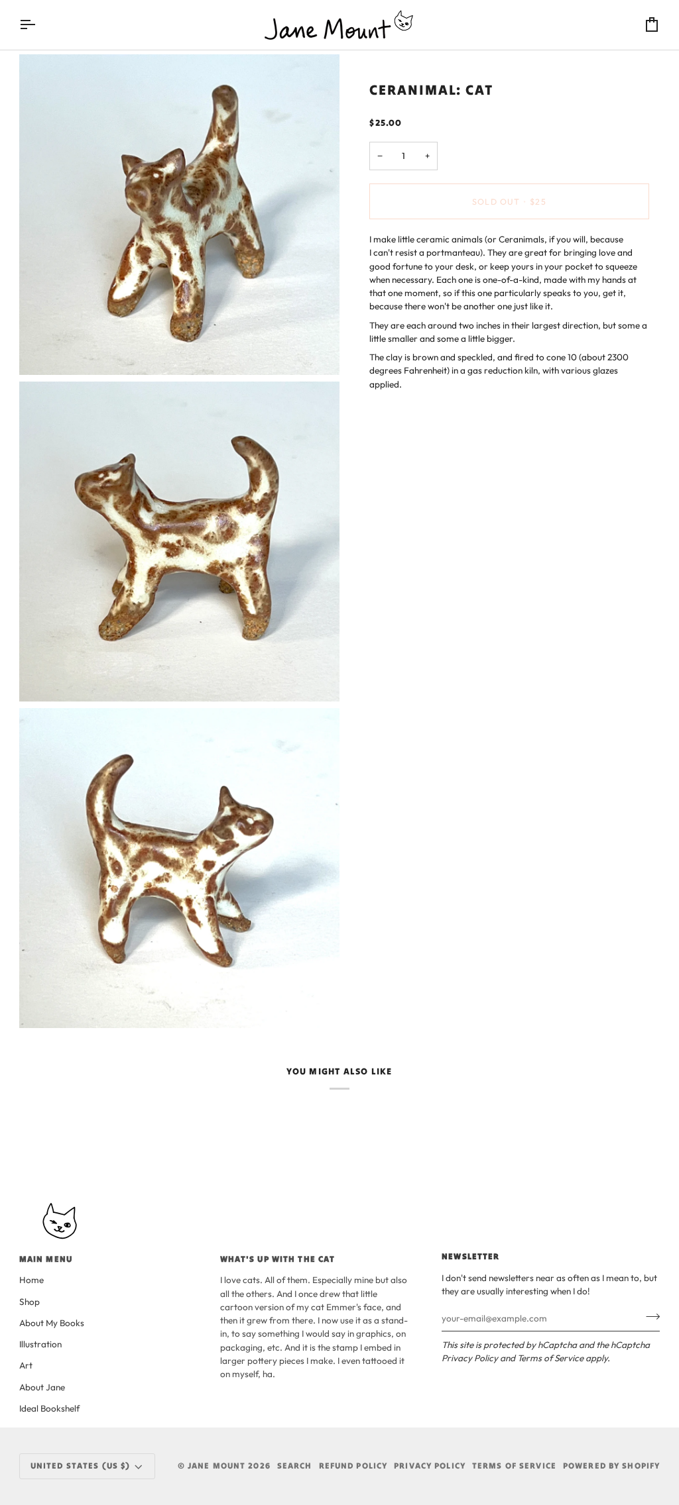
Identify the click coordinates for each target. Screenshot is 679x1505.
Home (31, 1280)
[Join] (649, 1316)
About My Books (51, 1323)
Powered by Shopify (611, 1466)
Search (294, 1466)
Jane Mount (216, 1466)
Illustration (40, 1344)
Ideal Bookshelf (49, 1408)
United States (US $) (81, 1466)
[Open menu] (39, 25)
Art (25, 1365)
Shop (29, 1302)
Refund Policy (353, 1466)
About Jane (42, 1387)
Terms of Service (550, 1358)
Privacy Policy (470, 1358)
